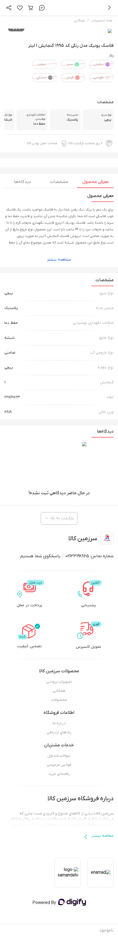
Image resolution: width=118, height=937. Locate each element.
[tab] (95, 183)
